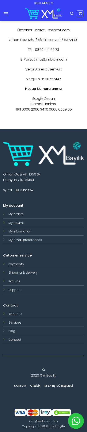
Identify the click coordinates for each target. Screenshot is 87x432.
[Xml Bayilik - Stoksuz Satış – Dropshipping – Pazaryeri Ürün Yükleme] (43, 13)
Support (14, 290)
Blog (11, 331)
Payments (16, 264)
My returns (16, 223)
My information (19, 231)
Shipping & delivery (23, 272)
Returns (14, 281)
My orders (16, 214)
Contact (14, 340)
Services (15, 322)
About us (15, 314)
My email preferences (25, 240)
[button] (5, 13)
